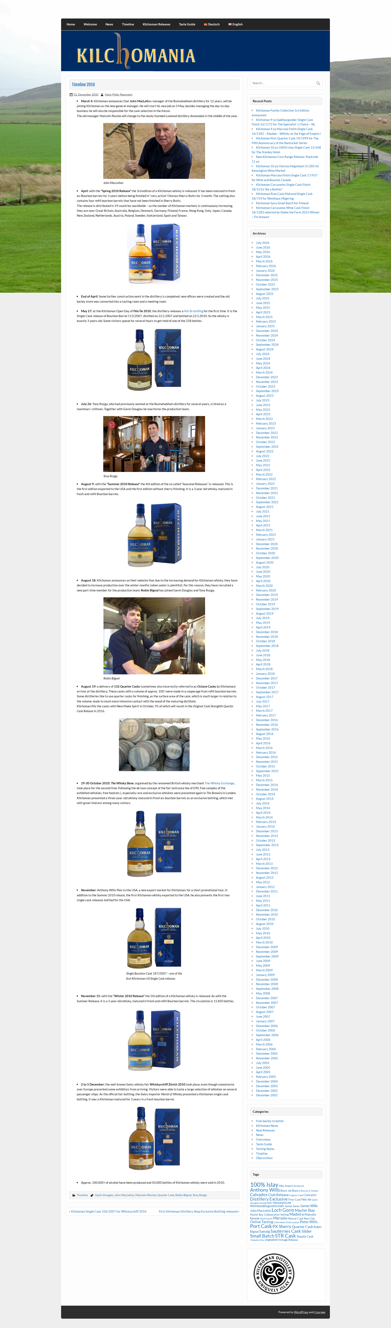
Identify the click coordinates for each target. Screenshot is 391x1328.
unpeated (271, 1239)
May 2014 (263, 808)
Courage (319, 1312)
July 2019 (262, 618)
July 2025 (262, 298)
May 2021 (263, 521)
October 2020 (265, 553)
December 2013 (267, 831)
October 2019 (265, 604)
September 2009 (267, 956)
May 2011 (263, 900)
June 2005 (263, 1067)
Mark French (266, 1218)
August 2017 (264, 697)
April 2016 (263, 743)
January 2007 (265, 1021)
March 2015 (264, 780)
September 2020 (267, 558)
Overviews (263, 1139)
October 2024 (265, 340)
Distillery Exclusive (269, 1199)
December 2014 (267, 785)
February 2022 (266, 479)
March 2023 (264, 419)
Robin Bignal (183, 1195)
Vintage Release (288, 1239)
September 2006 (267, 1035)
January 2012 (265, 887)
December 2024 (267, 331)
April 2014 (263, 812)
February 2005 (266, 1076)
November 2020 (267, 548)
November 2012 (267, 873)
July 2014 (262, 803)
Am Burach (298, 1186)
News (109, 24)
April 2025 (263, 312)
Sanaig (264, 1231)
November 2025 (267, 279)
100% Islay (264, 1184)
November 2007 (267, 1002)
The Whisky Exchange (219, 783)
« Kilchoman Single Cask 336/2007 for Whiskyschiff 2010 (107, 1211)
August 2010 (264, 924)
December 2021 (267, 488)
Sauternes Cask (285, 1231)
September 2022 (267, 446)
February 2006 (266, 1049)
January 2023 (265, 428)
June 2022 (263, 460)
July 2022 (262, 456)
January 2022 (265, 483)
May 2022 (263, 465)
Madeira (296, 1214)
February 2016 (266, 752)
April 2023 (263, 414)
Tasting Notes (265, 1149)
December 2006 (267, 1026)
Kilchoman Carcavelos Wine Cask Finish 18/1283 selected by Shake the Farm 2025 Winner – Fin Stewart (286, 212)
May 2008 (263, 993)
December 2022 (267, 433)
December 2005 (267, 1053)
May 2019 (263, 622)
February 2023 (266, 423)
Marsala (280, 1218)
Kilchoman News (267, 1125)
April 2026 (263, 256)
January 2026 (265, 270)
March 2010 (264, 942)
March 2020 (264, 585)
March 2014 (264, 817)
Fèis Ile (306, 1199)
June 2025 (263, 303)
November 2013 (267, 836)
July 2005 (262, 1063)
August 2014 (264, 798)
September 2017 (267, 692)
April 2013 (263, 859)
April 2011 (263, 905)
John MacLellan (124, 1195)
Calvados (258, 1194)
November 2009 (267, 951)
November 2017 (267, 683)
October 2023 (265, 386)
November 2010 (267, 914)
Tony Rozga (200, 1195)
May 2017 (263, 706)
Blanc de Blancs (290, 1190)
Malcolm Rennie (145, 1195)
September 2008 (267, 988)
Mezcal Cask (295, 1218)
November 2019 (267, 599)
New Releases (265, 1130)
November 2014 (267, 789)
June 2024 (263, 358)
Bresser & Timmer (309, 1190)
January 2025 (265, 326)
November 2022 (267, 437)
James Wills (309, 1206)
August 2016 (264, 734)
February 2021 (266, 534)
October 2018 (265, 641)
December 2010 (267, 910)
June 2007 (263, 1016)
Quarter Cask (165, 1195)
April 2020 (263, 581)
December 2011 (267, 891)
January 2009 (265, 975)
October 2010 (265, 919)
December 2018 (267, 632)
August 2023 (264, 395)
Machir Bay (305, 1210)
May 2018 (263, 660)
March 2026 (264, 261)
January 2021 (265, 539)
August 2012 (264, 877)
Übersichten (264, 1158)
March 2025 (264, 317)
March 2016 (264, 748)
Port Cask (261, 1226)
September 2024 (267, 344)
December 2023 (267, 377)
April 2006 (263, 1039)
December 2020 (267, 544)
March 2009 (264, 970)
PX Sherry (281, 1226)
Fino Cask (294, 1199)
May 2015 (263, 775)
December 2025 (267, 275)
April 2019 (263, 627)
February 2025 (266, 321)
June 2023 (263, 405)
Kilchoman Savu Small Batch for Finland (282, 203)
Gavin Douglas (104, 1195)
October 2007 (265, 1007)
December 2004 (267, 1081)
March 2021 (264, 530)
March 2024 (264, 372)
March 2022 (264, 474)
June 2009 (263, 961)
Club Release (278, 1194)
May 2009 (263, 965)
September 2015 (267, 771)
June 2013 (263, 854)
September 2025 (267, 289)
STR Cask (285, 1236)
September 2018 (267, 646)
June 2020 (263, 571)
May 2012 (263, 882)
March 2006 (264, 1044)
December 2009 (267, 947)
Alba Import (286, 1185)
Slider (307, 1231)
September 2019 (267, 609)
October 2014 (265, 794)
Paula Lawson (292, 1222)
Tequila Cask (305, 1236)
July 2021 (262, 511)
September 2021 (267, 502)
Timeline (128, 24)
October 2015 (265, 766)
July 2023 (262, 400)
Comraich (309, 1195)
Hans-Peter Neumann (118, 94)
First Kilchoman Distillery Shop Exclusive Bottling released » (199, 1211)
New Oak (309, 1218)
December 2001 (267, 1095)
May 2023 (263, 409)
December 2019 (267, 595)
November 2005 (267, 1058)
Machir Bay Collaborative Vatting (269, 1214)
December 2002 (267, 1090)
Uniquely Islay (257, 1240)
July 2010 (262, 928)
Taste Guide (187, 24)
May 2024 (263, 363)
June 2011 (263, 896)
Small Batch (262, 1236)
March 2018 (264, 669)
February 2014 (266, 822)
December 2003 (267, 1086)
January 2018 (265, 673)
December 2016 (267, 720)
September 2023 (267, 391)
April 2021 (263, 525)
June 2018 (263, 655)
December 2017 (267, 678)
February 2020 (266, 590)
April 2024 (263, 367)
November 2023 (267, 382)
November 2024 (267, 335)
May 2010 (263, 933)
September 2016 (267, 729)
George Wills (265, 1203)
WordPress (301, 1312)
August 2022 (264, 451)
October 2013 (265, 840)
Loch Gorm (283, 1210)
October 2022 (265, 442)
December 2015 (267, 757)
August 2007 (264, 1012)
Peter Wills (309, 1222)
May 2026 (263, 252)
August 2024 (264, 349)
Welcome (90, 24)
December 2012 (267, 868)
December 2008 (267, 979)
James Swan (292, 1206)
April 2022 (263, 470)
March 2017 (264, 710)
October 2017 (265, 687)
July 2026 (262, 243)
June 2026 (263, 247)
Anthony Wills (265, 1190)
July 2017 (262, 701)
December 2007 (267, 998)
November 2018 (267, 636)
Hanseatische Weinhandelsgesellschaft (270, 1204)
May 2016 (263, 738)
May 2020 (263, 576)
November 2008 (267, 984)
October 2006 (265, 1030)
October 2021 (265, 497)
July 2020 (262, 567)
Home (71, 24)
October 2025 (265, 284)
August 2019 (264, 613)
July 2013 (262, 849)
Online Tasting (261, 1222)
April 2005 (263, 1072)
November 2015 (267, 761)
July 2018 (262, 650)
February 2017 (266, 715)
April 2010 (263, 937)
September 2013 (267, 845)
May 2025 (263, 307)
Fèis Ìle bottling (193, 311)
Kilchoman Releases (156, 24)
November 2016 (267, 724)
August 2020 (264, 562)
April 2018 (263, 664)
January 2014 (265, 826)
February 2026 (266, 266)
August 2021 (264, 507)
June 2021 (263, 516)
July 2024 (262, 354)
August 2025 (264, 294)
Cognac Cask (296, 1195)
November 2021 (267, 493)
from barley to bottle (270, 1121)
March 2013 (264, 863)
